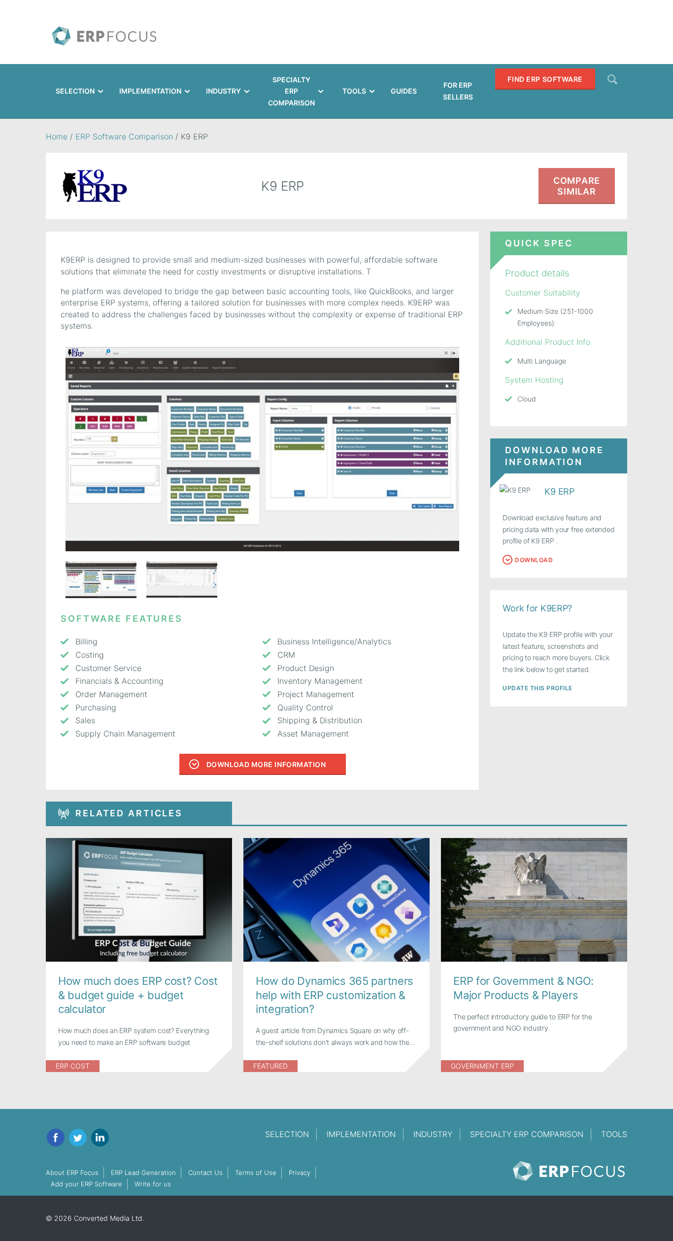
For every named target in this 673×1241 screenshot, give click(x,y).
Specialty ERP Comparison (526, 1134)
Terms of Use (255, 1172)
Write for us (153, 1184)
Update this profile (537, 688)
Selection (287, 1134)
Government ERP (482, 1066)
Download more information (266, 764)
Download (534, 560)
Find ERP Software (545, 79)
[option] (262, 449)
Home (56, 136)
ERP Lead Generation (143, 1172)
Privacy (299, 1172)
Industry (432, 1134)
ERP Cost (73, 1066)
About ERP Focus (72, 1172)
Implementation (361, 1134)
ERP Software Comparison (124, 136)
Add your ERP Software (86, 1184)
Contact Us (205, 1172)
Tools (614, 1134)
